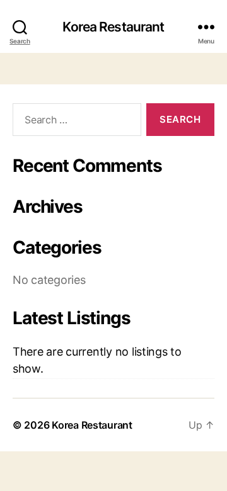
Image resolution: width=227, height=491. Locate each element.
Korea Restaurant (113, 26)
